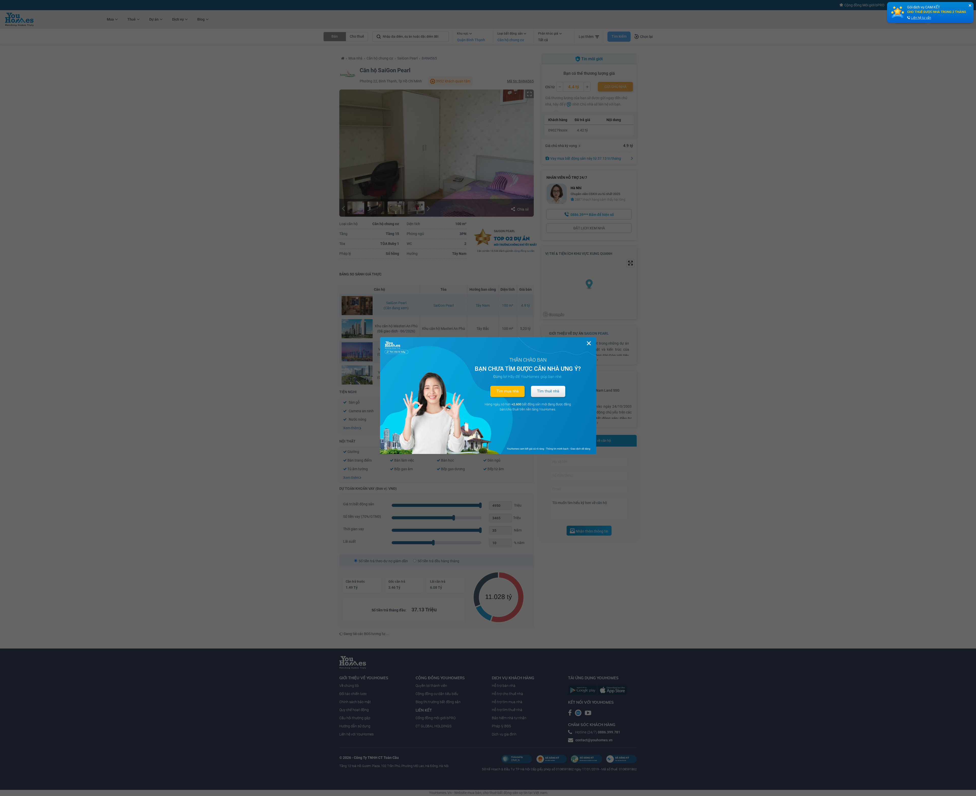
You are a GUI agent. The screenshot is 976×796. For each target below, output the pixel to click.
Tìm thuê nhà (548, 391)
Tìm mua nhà (507, 391)
